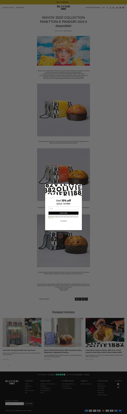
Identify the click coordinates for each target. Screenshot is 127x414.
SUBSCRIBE (63, 213)
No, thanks (63, 221)
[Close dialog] (80, 186)
